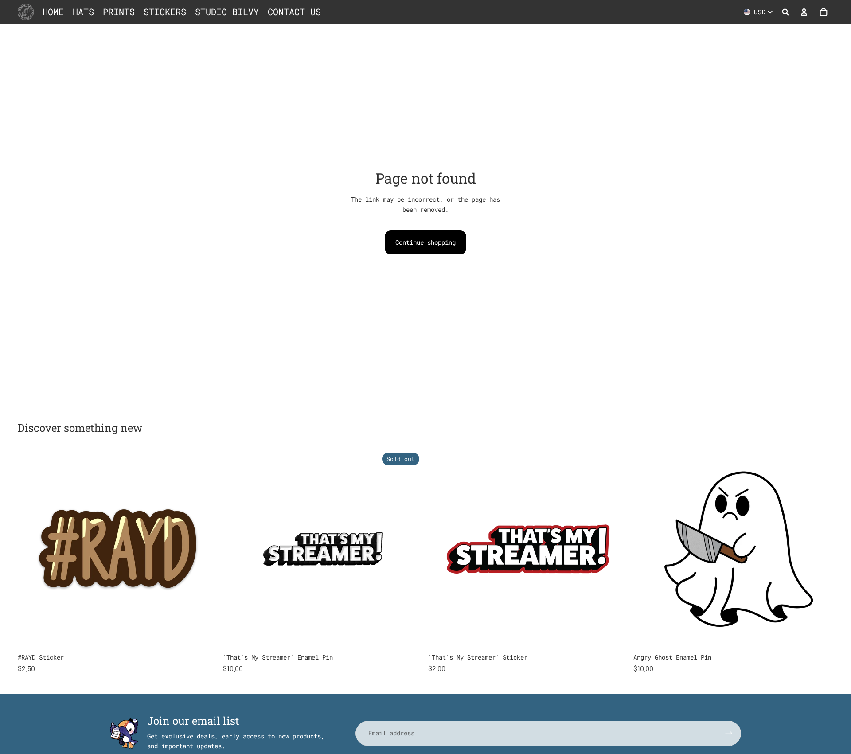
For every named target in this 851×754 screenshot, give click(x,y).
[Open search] (785, 12)
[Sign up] (728, 733)
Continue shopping (425, 242)
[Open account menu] (804, 12)
